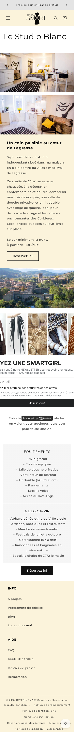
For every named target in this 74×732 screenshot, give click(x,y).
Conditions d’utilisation (38, 717)
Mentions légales (60, 723)
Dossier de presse (21, 668)
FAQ (11, 650)
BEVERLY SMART (26, 700)
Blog (11, 616)
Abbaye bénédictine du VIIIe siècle (38, 518)
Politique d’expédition (29, 728)
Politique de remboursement (52, 705)
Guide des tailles (20, 659)
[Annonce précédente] (7, 5)
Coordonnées (55, 728)
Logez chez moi (20, 625)
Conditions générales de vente (26, 723)
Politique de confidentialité (39, 710)
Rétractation (17, 677)
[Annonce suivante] (66, 5)
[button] (8, 18)
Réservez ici (23, 256)
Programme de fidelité (25, 608)
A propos (15, 599)
